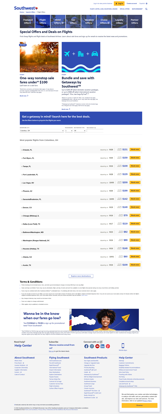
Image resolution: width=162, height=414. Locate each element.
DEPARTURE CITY (28, 127)
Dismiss (140, 405)
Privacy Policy (42, 409)
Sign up (51, 351)
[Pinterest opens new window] (107, 346)
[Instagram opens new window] (92, 346)
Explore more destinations (81, 276)
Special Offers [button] (30, 12)
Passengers (69, 127)
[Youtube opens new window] (97, 346)
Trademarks (50, 409)
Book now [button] (23, 96)
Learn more (84, 295)
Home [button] (22, 12)
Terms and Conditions (31, 409)
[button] (119, 3)
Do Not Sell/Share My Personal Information (65, 409)
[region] (139, 400)
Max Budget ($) (91, 127)
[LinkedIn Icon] (102, 346)
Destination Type (79, 127)
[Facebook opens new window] (86, 346)
